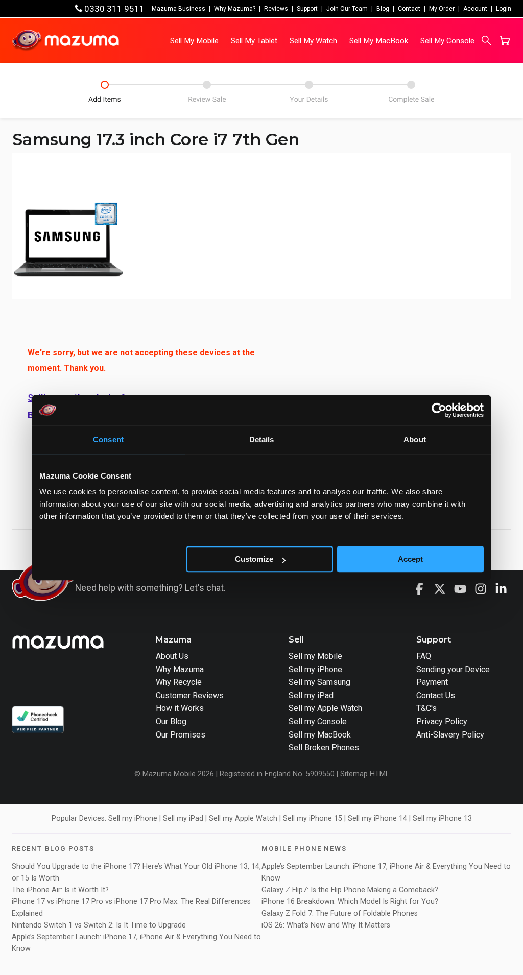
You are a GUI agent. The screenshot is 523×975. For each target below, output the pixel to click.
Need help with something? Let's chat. (150, 588)
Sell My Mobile (194, 40)
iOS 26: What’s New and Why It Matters (326, 925)
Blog (382, 8)
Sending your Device (453, 669)
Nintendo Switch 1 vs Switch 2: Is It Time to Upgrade (100, 925)
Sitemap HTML (364, 774)
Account (475, 8)
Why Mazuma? (234, 8)
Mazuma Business (178, 8)
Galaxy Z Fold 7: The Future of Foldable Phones (340, 913)
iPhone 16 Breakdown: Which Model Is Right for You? (350, 901)
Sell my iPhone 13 (442, 818)
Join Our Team (347, 8)
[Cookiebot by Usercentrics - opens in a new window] (439, 410)
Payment (432, 682)
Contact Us (435, 695)
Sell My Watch (313, 40)
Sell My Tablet (254, 40)
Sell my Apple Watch (325, 708)
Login (503, 8)
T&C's (426, 708)
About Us (172, 656)
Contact (409, 8)
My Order (442, 8)
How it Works (180, 708)
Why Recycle (179, 682)
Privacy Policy (441, 721)
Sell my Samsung (319, 682)
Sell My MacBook (378, 40)
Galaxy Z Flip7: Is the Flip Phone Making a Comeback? (350, 890)
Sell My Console (447, 40)
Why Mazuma (180, 669)
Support (307, 8)
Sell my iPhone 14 (377, 818)
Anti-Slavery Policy (450, 735)
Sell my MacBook (320, 735)
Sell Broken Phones (324, 747)
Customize (254, 559)
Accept (410, 559)
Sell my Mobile (315, 656)
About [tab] (414, 439)
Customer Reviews (190, 695)
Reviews (276, 8)
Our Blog (171, 721)
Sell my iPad (311, 695)
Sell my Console (318, 721)
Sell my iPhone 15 (312, 818)
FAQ (423, 656)
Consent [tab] (108, 439)
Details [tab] (261, 439)
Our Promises (180, 735)
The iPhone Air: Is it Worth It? (60, 890)
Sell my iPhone (315, 669)
